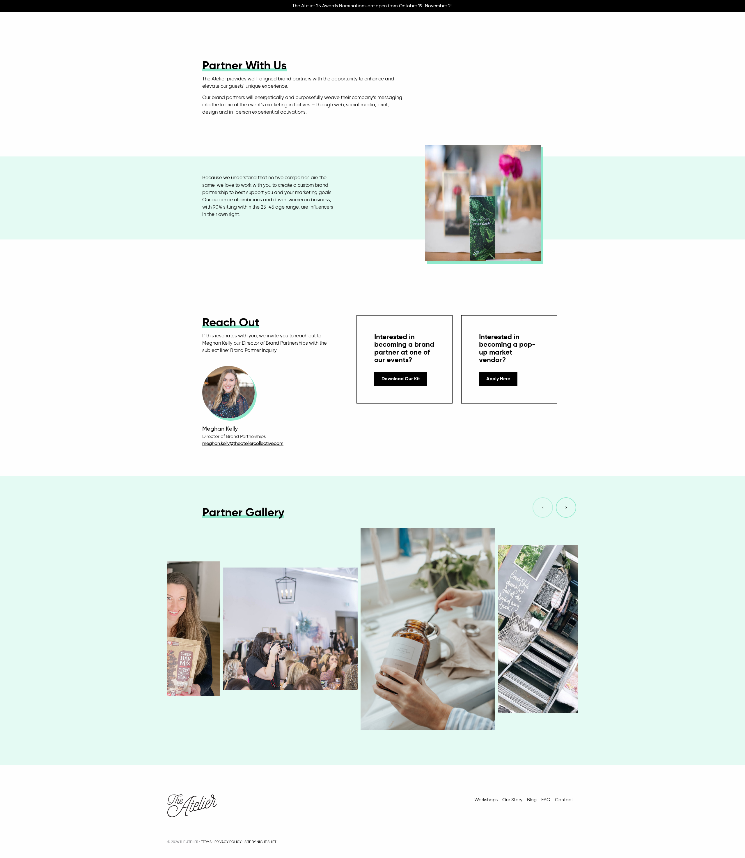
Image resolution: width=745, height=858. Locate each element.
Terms (206, 842)
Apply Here (498, 379)
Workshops (486, 799)
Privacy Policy (228, 842)
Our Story (512, 799)
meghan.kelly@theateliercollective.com (242, 443)
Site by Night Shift (260, 842)
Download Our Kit (401, 379)
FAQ (545, 799)
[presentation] (543, 507)
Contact (564, 799)
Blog (532, 799)
